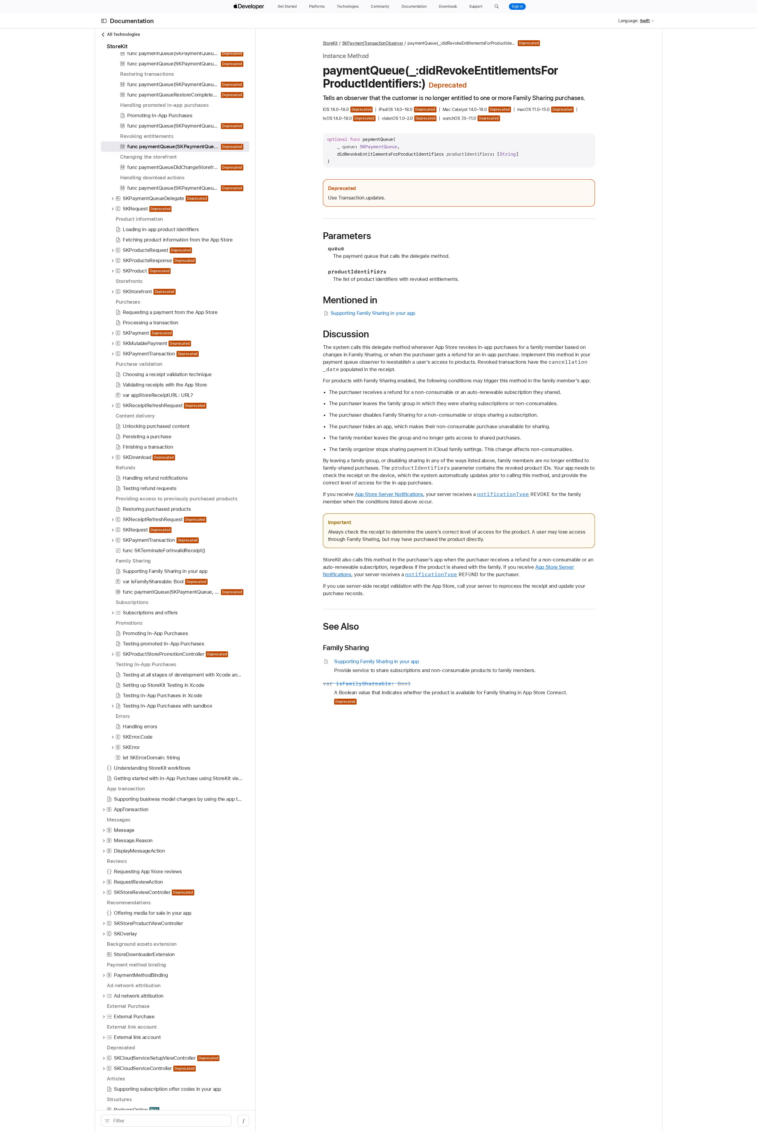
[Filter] (169, 1120)
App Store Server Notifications (389, 494)
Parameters (347, 236)
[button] (496, 6)
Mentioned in (350, 300)
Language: (628, 20)
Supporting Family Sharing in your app (373, 313)
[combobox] (169, 1120)
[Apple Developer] (249, 6)
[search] (166, 1121)
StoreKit (330, 43)
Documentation (132, 21)
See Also (341, 626)
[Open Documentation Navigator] (104, 21)
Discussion (346, 334)
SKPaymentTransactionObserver (372, 43)
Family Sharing (346, 648)
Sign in (517, 6)
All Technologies (123, 34)
